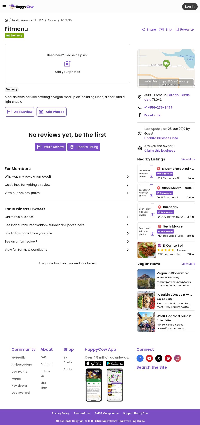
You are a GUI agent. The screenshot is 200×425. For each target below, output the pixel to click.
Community (24, 349)
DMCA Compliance (107, 413)
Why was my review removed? (28, 176)
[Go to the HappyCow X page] (158, 358)
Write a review (164, 173)
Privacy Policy (60, 413)
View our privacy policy (22, 193)
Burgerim (170, 207)
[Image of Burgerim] (147, 212)
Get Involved (21, 393)
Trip (168, 29)
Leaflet (147, 81)
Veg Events (19, 372)
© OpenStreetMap (178, 81)
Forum (16, 379)
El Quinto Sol (173, 245)
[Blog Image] (146, 279)
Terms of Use (82, 413)
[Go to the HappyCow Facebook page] (140, 358)
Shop (69, 349)
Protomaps (159, 81)
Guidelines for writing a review (27, 184)
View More (188, 159)
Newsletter (19, 386)
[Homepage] (21, 6)
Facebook (152, 115)
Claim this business (19, 217)
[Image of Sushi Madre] (147, 231)
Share (151, 29)
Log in (190, 6)
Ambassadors (22, 365)
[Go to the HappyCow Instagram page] (177, 358)
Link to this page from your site (28, 233)
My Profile (19, 357)
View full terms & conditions (26, 249)
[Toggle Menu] (4, 6)
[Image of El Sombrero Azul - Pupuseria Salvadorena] (146, 173)
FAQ (43, 357)
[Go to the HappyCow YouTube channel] (149, 358)
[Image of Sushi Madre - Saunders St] (146, 193)
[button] (166, 64)
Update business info (161, 138)
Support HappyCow (135, 413)
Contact (46, 364)
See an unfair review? (21, 241)
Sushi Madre (173, 226)
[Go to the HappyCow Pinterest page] (168, 358)
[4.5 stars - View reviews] (166, 250)
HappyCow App (100, 349)
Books (68, 369)
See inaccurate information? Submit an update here (45, 225)
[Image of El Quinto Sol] (147, 250)
